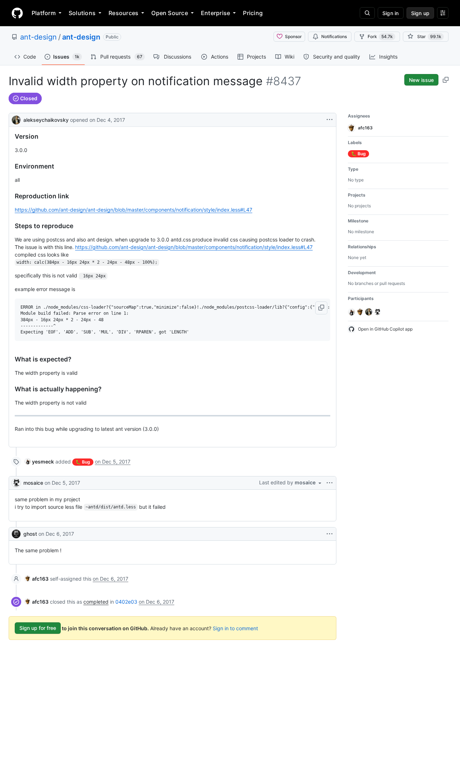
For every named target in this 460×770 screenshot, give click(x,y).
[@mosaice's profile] (16, 483)
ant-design (38, 37)
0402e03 (126, 602)
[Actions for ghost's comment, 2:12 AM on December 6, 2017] (330, 534)
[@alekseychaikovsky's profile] (16, 119)
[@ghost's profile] (16, 534)
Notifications (334, 36)
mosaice (33, 483)
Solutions (82, 13)
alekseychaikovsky (46, 120)
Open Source (169, 13)
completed (96, 602)
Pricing (253, 13)
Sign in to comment (235, 628)
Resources (123, 13)
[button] (321, 307)
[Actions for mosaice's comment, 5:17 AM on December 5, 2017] (330, 483)
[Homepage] (17, 13)
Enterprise (215, 13)
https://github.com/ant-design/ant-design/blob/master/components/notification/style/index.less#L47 (133, 210)
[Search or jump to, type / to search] (367, 13)
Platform (44, 13)
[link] (39, 461)
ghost (30, 534)
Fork (380, 36)
